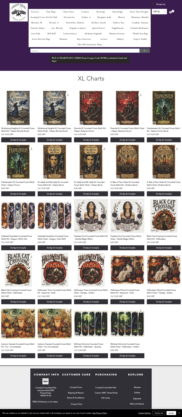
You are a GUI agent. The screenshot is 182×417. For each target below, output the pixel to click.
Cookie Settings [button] (144, 413)
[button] (159, 11)
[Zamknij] (179, 413)
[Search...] (144, 51)
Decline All (159, 413)
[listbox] (159, 11)
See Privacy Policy (99, 413)
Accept (171, 413)
